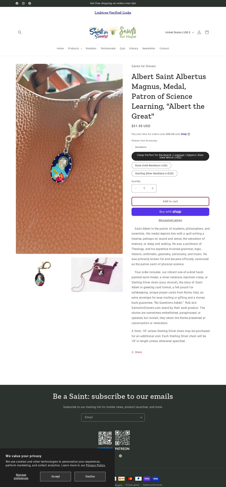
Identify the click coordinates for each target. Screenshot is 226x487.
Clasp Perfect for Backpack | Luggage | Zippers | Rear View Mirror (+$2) (170, 156)
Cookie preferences (152, 485)
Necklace (142, 147)
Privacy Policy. (96, 465)
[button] (20, 32)
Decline (90, 476)
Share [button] (138, 352)
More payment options (170, 220)
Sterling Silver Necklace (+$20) (154, 173)
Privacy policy (132, 485)
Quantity (136, 181)
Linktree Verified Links (113, 12)
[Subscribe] (141, 417)
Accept (55, 476)
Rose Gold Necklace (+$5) (151, 165)
